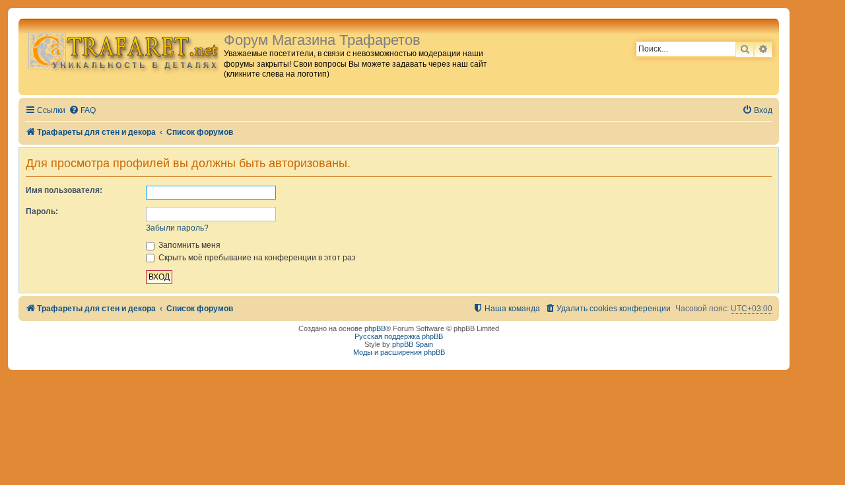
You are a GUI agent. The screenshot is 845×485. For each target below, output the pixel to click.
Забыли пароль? (177, 228)
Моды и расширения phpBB (399, 352)
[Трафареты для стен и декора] (123, 50)
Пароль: (42, 211)
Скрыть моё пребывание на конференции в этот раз (256, 257)
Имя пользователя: (64, 190)
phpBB (375, 328)
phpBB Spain (412, 344)
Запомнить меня (188, 245)
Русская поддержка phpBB (399, 336)
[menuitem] (82, 111)
